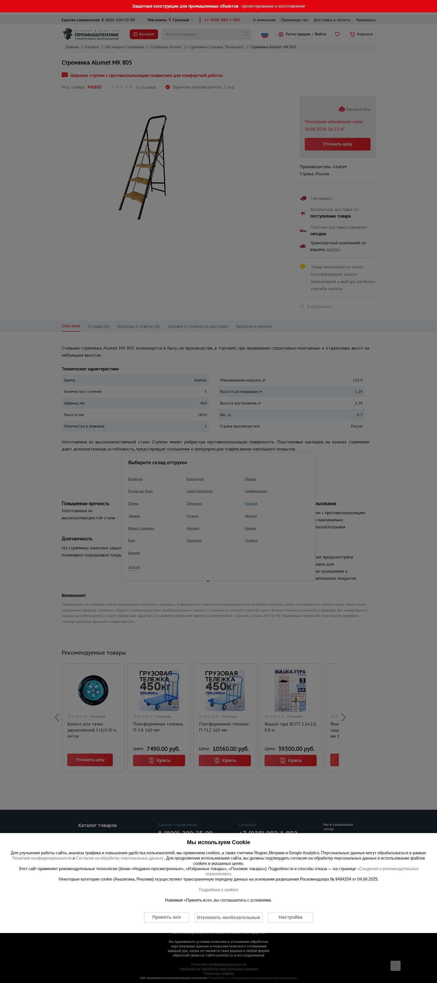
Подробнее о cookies (218, 890)
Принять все (166, 917)
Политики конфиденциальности (42, 858)
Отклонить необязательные (228, 917)
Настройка (290, 917)
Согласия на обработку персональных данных (120, 858)
